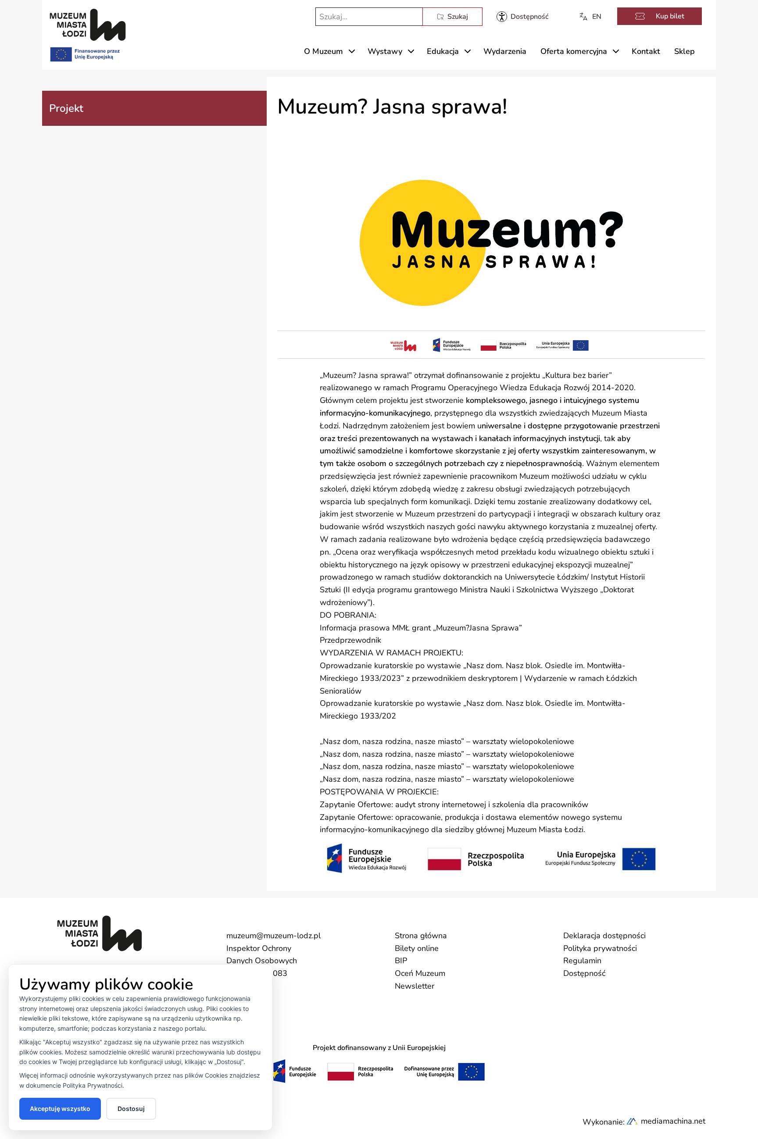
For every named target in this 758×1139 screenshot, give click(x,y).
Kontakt (646, 51)
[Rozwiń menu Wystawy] (411, 51)
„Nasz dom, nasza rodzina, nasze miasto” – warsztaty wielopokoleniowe (447, 741)
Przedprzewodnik (350, 640)
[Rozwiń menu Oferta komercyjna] (616, 51)
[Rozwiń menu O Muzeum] (352, 51)
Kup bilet (670, 16)
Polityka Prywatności (92, 1085)
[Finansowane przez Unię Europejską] (84, 53)
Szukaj (457, 16)
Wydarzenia (504, 51)
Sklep (684, 51)
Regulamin (582, 960)
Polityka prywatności (600, 948)
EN (596, 16)
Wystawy (385, 51)
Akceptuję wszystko (60, 1108)
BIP (401, 960)
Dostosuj (131, 1108)
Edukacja (443, 51)
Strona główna (421, 935)
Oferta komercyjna (573, 51)
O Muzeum (323, 51)
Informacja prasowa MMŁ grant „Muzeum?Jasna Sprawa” (421, 628)
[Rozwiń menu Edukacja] (467, 51)
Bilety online (417, 948)
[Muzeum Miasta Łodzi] (88, 25)
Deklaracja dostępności (604, 935)
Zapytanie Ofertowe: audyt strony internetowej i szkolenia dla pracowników (454, 804)
